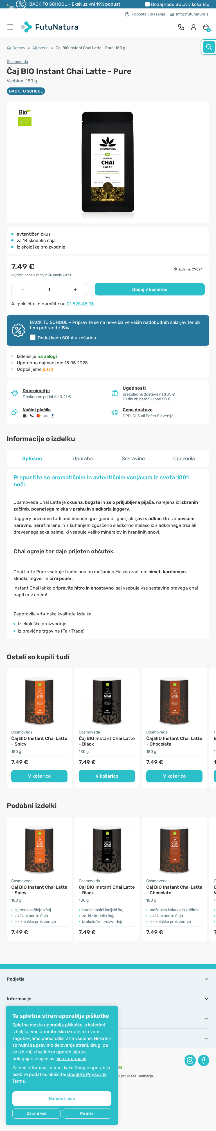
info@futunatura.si (192, 14)
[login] (193, 27)
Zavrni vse (36, 1113)
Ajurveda (40, 48)
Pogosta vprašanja (148, 14)
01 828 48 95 (80, 303)
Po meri (87, 1113)
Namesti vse (62, 1098)
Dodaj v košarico (149, 289)
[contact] (181, 27)
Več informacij (71, 1058)
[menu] (11, 27)
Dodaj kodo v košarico (180, 4)
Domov (18, 48)
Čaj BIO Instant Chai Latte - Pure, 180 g (90, 48)
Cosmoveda (17, 61)
